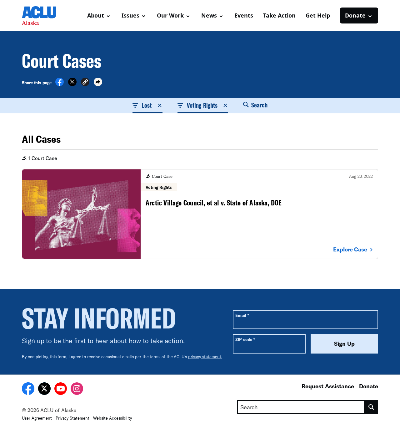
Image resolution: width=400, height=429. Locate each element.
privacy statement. (205, 356)
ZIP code (245, 339)
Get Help (318, 15)
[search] (371, 407)
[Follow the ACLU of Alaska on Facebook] (28, 389)
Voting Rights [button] (202, 105)
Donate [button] (355, 15)
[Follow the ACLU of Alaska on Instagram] (77, 389)
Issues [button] (130, 15)
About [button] (95, 15)
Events (243, 15)
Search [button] (259, 105)
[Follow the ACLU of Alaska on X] (44, 389)
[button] (85, 83)
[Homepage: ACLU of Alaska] (44, 15)
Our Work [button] (170, 15)
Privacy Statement (72, 418)
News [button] (209, 15)
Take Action (279, 15)
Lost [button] (147, 105)
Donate (368, 386)
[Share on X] (72, 84)
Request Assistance (328, 386)
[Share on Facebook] (59, 84)
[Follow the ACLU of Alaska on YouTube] (60, 389)
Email (242, 315)
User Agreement (37, 418)
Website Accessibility (112, 418)
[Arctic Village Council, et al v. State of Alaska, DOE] (200, 213)
